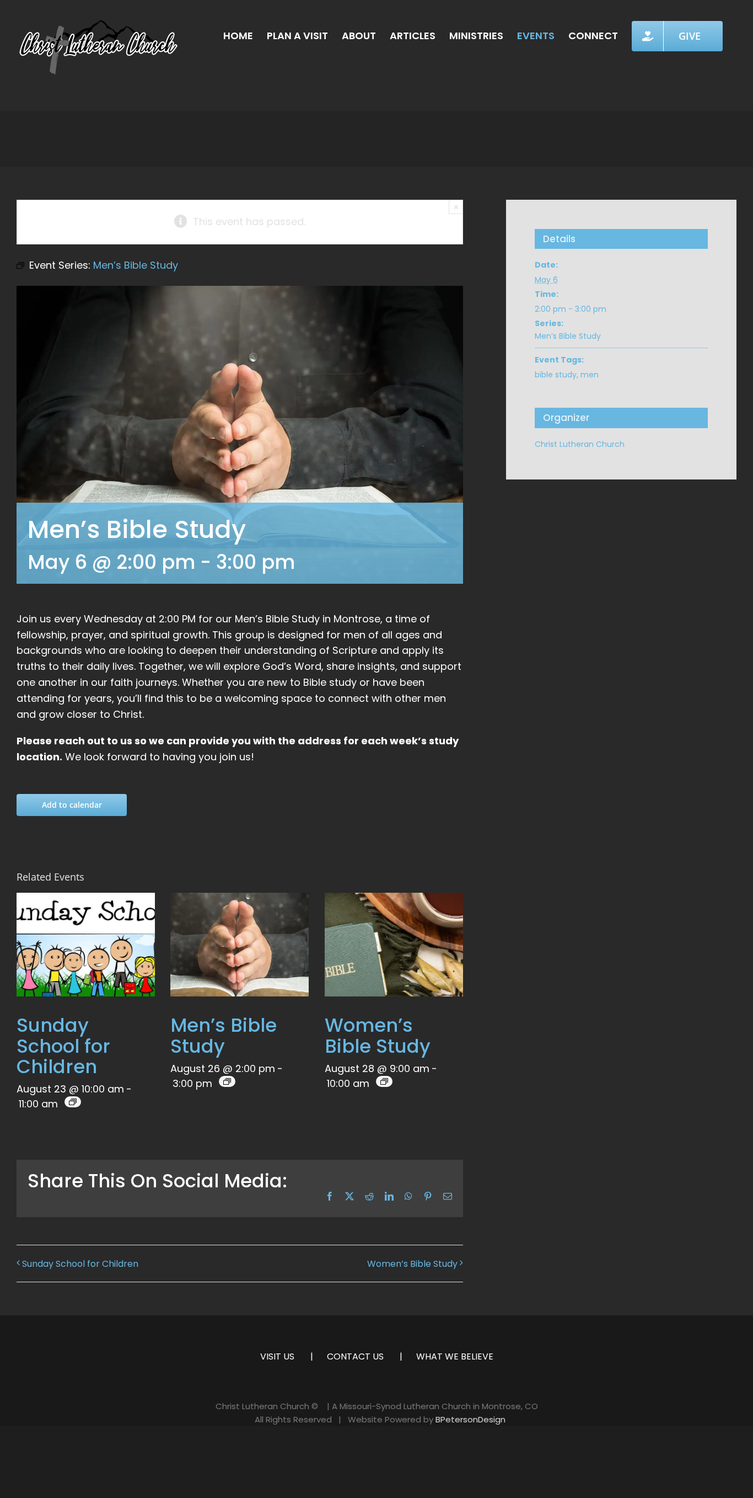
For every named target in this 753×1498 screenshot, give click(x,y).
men (589, 374)
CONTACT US (355, 1356)
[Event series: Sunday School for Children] (73, 1102)
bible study (556, 374)
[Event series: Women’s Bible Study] (384, 1081)
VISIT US (277, 1356)
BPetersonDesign (470, 1419)
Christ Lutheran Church (580, 444)
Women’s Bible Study (378, 1035)
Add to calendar (72, 805)
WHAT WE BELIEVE (454, 1356)
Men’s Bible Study (223, 1035)
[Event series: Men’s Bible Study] (227, 1081)
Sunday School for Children (63, 1046)
